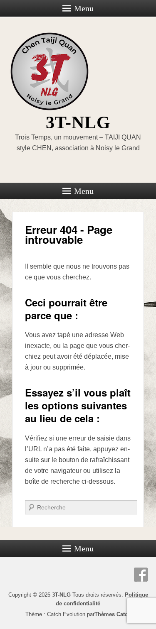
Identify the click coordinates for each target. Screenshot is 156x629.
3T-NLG (78, 122)
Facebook (141, 575)
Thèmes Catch (112, 614)
